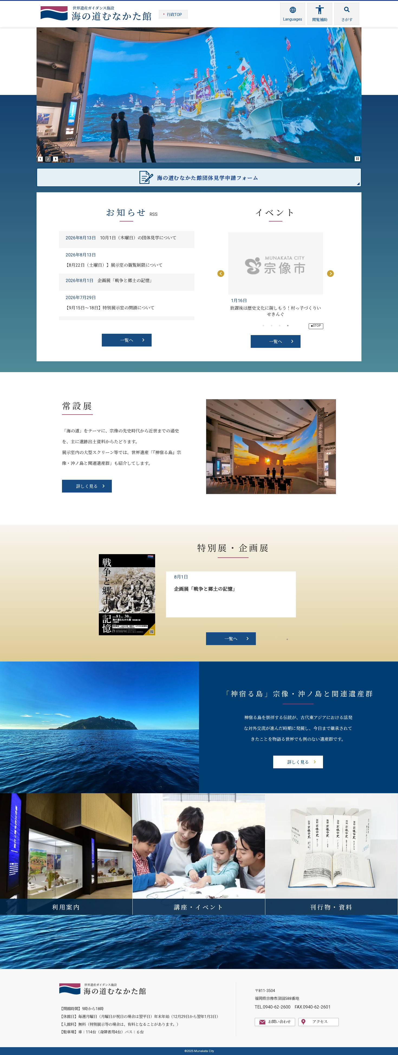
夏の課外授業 (276, 308)
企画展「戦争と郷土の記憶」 (205, 589)
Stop (357, 158)
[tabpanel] (276, 274)
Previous (220, 274)
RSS (153, 214)
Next (331, 274)
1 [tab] (287, 639)
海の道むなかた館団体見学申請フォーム (208, 178)
